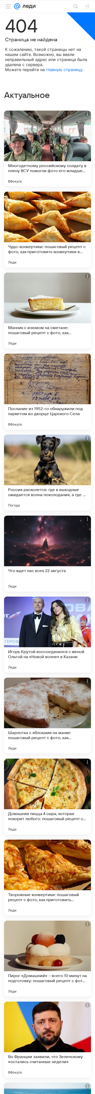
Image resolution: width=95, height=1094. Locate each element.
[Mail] (17, 6)
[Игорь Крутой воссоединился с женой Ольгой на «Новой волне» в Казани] (47, 635)
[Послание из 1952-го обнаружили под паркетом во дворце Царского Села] (47, 392)
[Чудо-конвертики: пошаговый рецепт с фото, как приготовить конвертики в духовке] (47, 230)
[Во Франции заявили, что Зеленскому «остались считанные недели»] (47, 1040)
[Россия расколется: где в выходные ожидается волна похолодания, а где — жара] (47, 473)
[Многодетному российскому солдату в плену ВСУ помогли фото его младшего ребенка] (47, 149)
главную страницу (64, 69)
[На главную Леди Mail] (27, 6)
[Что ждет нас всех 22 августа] (47, 554)
